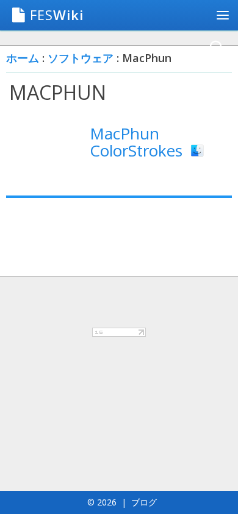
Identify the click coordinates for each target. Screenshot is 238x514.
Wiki (57, 14)
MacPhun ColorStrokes (138, 141)
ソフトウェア (81, 58)
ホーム (22, 58)
